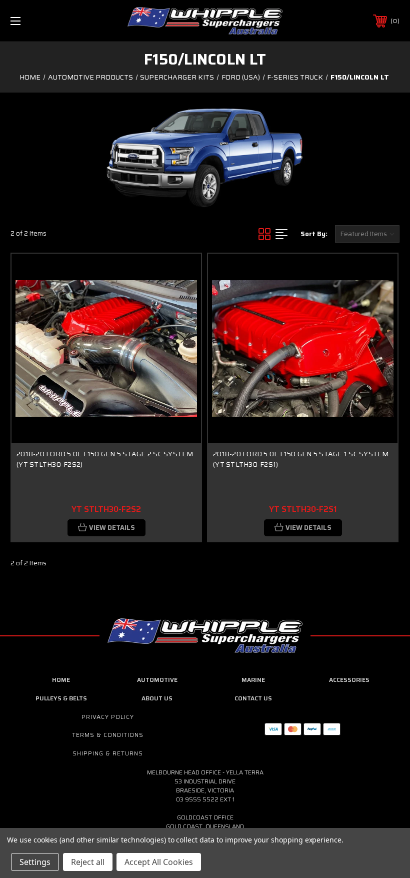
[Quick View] (181, 273)
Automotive (157, 679)
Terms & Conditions (108, 734)
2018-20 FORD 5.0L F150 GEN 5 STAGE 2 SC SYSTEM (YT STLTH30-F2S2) (105, 459)
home (61, 679)
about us (157, 698)
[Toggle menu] (49, 21)
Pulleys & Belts (61, 698)
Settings (35, 861)
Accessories (349, 679)
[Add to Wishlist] (181, 297)
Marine (253, 679)
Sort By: (314, 234)
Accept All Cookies (158, 861)
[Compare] (181, 321)
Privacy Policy (108, 716)
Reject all (87, 861)
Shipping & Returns (107, 753)
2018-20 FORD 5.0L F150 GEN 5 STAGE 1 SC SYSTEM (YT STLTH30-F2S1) (301, 459)
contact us (253, 698)
